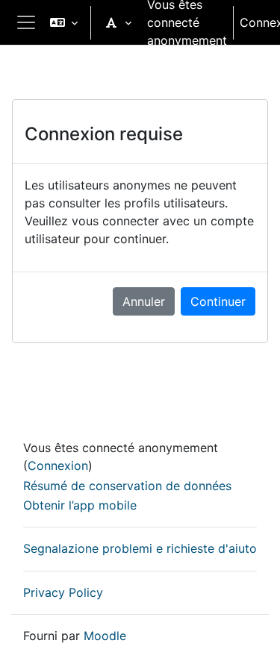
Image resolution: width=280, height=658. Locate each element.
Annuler (143, 301)
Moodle (105, 635)
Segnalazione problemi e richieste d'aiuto (140, 548)
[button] (63, 22)
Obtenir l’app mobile (80, 505)
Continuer (218, 301)
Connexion (58, 465)
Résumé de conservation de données (127, 485)
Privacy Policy (63, 592)
